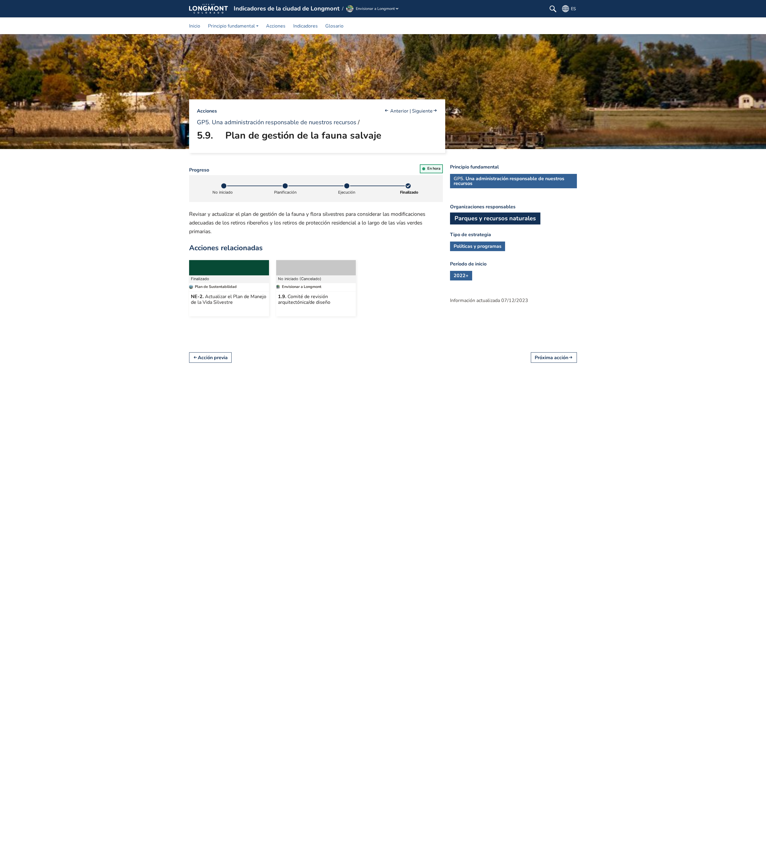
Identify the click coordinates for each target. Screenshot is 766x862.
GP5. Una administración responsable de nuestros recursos (276, 122)
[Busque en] (553, 9)
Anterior (399, 111)
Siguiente (422, 111)
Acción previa (213, 357)
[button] (233, 26)
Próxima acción (551, 357)
